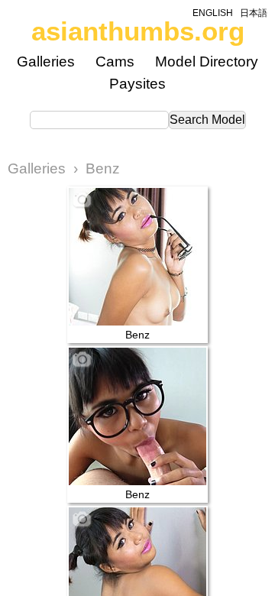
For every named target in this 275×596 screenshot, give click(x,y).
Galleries (46, 61)
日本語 (253, 13)
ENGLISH (212, 13)
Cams (114, 61)
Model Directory (206, 61)
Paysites (137, 84)
